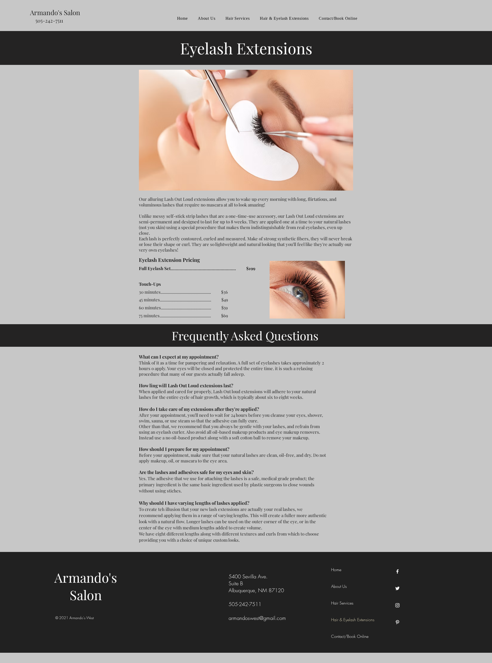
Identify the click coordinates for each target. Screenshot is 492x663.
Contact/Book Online (349, 636)
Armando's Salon (85, 586)
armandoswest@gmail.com (257, 618)
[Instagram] (397, 605)
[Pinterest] (397, 622)
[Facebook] (397, 571)
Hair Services (342, 603)
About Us (339, 586)
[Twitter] (397, 588)
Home (336, 569)
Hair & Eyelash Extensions (352, 619)
